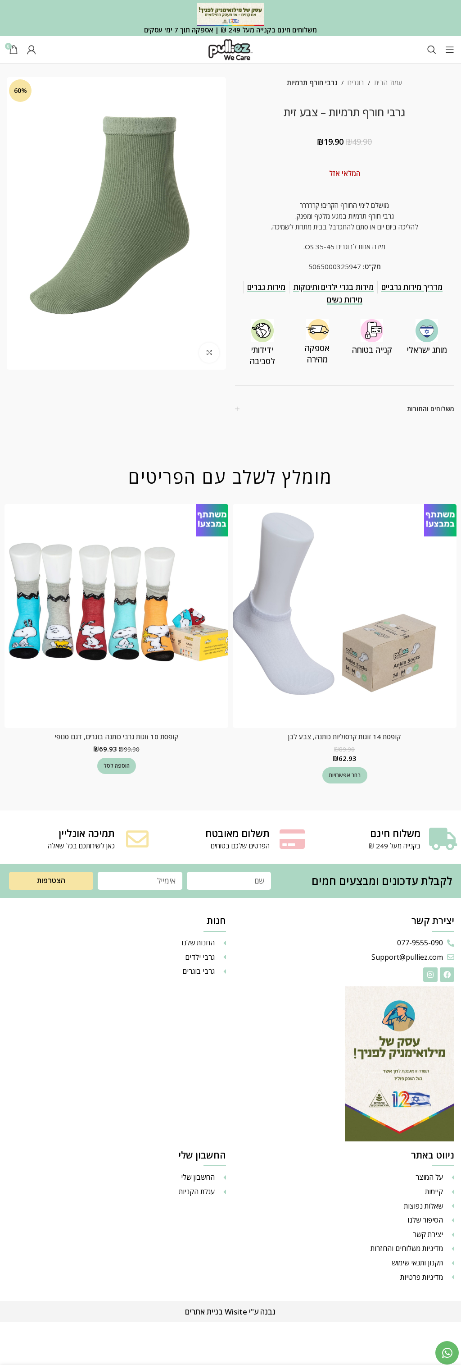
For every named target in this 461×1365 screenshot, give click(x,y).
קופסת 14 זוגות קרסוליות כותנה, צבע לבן (344, 736)
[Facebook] (447, 974)
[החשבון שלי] (32, 50)
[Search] (432, 50)
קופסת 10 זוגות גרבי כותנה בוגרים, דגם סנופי (116, 736)
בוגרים (356, 82)
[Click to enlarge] (209, 353)
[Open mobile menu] (450, 50)
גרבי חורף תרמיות (312, 82)
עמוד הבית (388, 82)
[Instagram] (430, 974)
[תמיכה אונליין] (137, 839)
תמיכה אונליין (87, 833)
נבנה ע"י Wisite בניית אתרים (230, 1311)
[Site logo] (230, 48)
